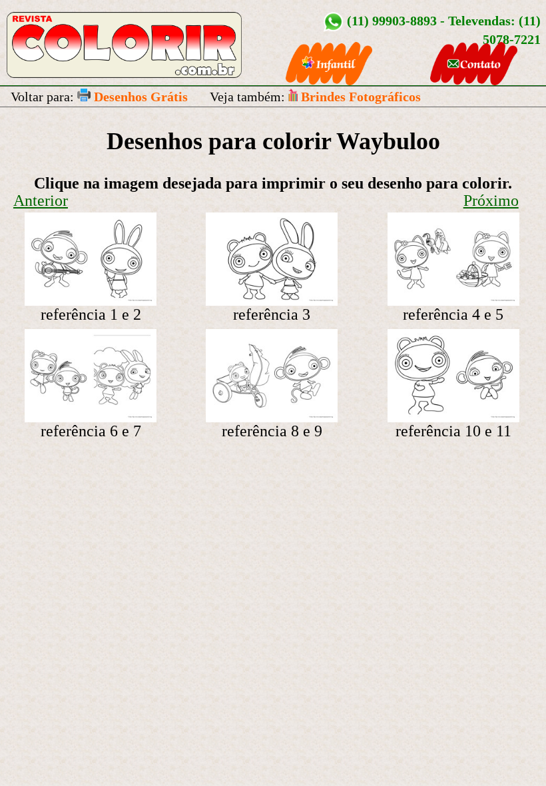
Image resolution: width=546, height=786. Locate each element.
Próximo (491, 200)
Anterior (40, 200)
